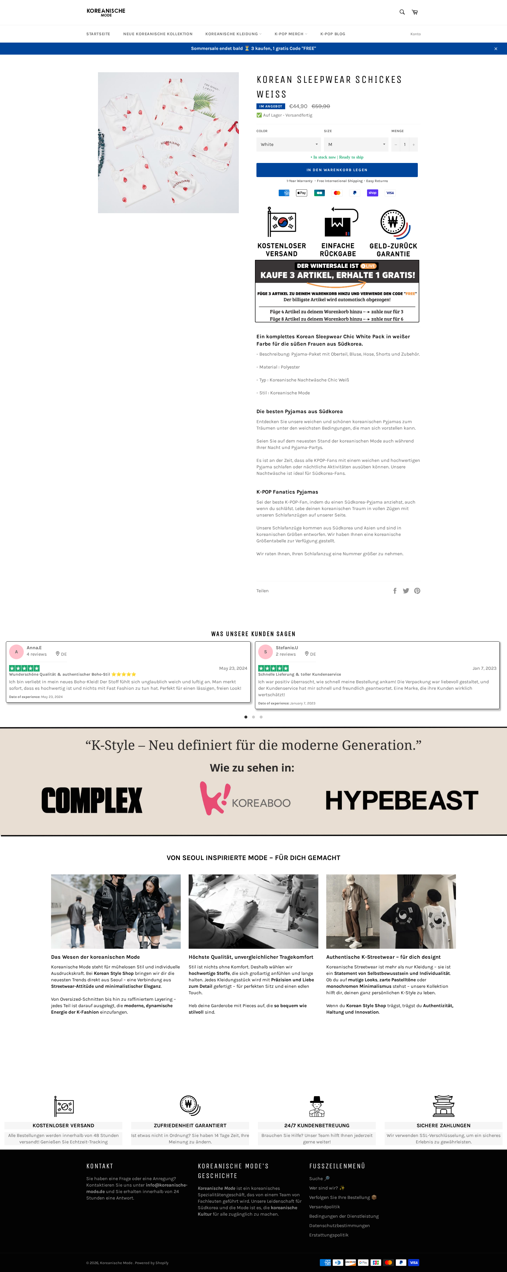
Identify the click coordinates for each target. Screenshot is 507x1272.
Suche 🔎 (319, 1178)
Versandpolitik (324, 1206)
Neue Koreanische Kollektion (157, 33)
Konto (415, 34)
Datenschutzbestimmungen (339, 1225)
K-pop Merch (290, 33)
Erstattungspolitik (329, 1235)
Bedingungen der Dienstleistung (344, 1216)
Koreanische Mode (116, 1263)
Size (328, 131)
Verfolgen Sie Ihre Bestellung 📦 (343, 1197)
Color (262, 131)
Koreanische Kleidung (232, 33)
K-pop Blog (332, 33)
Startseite (98, 33)
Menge (397, 131)
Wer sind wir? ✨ (327, 1188)
